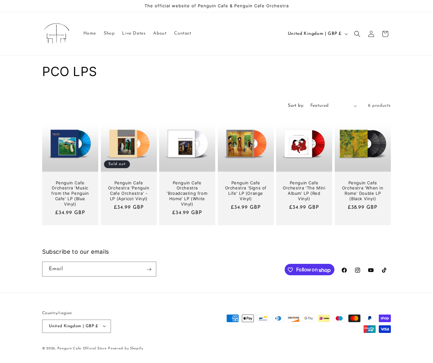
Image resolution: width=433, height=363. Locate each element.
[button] (357, 34)
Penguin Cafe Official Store (82, 348)
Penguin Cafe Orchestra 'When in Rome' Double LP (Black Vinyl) (363, 190)
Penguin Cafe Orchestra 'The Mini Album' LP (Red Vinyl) (304, 190)
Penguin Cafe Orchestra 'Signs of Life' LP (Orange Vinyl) (245, 190)
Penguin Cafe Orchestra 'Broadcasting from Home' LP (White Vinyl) (187, 193)
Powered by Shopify (125, 348)
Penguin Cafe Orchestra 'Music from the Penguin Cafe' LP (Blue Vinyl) (70, 193)
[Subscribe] (149, 269)
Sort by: (296, 105)
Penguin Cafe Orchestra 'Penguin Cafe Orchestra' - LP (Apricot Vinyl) (128, 190)
